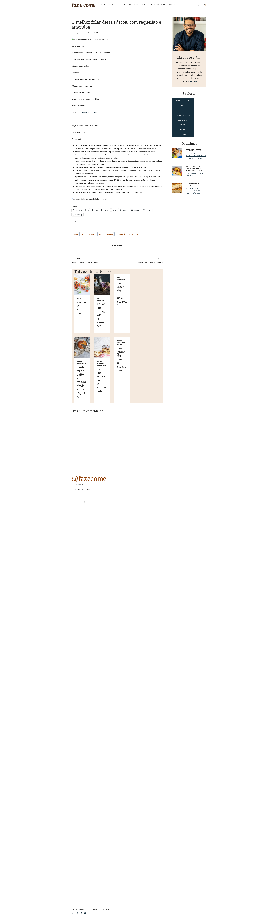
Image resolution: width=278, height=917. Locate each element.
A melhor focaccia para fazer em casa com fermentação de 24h (195, 190)
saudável (100, 300)
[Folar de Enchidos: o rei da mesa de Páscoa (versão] (165, 707)
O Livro (144, 5)
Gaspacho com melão (81, 307)
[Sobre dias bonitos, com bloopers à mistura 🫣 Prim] (114, 540)
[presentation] (82, 284)
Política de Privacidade (84, 487)
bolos (75, 234)
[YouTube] (85, 913)
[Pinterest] (81, 913)
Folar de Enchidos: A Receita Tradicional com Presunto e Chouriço (196, 156)
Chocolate (101, 364)
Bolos (74, 18)
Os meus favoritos (158, 5)
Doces (80, 18)
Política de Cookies (82, 490)
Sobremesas (81, 364)
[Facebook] (77, 913)
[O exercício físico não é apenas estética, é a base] (97, 570)
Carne (188, 149)
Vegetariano (197, 170)
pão (101, 234)
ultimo (198, 151)
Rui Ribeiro (82, 33)
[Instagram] (73, 913)
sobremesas (133, 234)
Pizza (200, 184)
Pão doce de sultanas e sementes (122, 294)
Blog (136, 5)
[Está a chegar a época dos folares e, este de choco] (199, 553)
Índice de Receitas (124, 5)
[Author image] (73, 33)
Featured (93, 234)
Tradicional (121, 280)
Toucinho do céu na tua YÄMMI (150, 261)
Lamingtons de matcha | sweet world (122, 359)
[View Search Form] (198, 5)
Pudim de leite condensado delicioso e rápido (81, 381)
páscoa (109, 234)
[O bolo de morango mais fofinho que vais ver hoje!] (80, 580)
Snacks (198, 149)
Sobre (111, 5)
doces (83, 234)
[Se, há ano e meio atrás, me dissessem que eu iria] (181, 630)
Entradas (80, 298)
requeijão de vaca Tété (87, 112)
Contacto (173, 5)
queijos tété (120, 234)
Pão (98, 298)
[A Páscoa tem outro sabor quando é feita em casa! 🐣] (148, 611)
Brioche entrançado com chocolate (101, 380)
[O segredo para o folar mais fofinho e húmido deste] (131, 647)
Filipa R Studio (105, 909)
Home (103, 5)
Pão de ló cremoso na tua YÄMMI (85, 261)
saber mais (192, 81)
